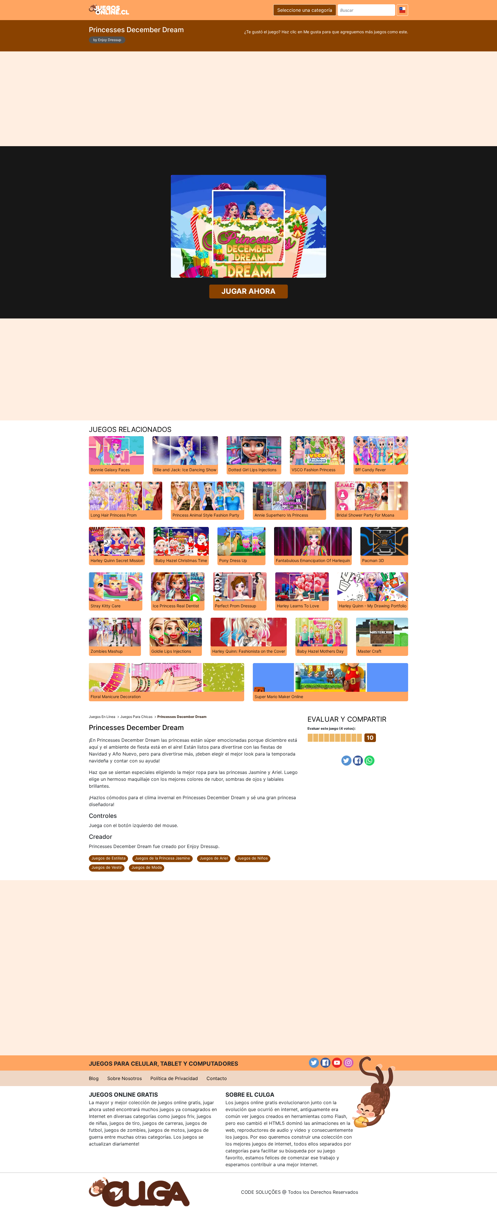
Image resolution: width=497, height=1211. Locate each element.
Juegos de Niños (252, 858)
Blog (94, 1078)
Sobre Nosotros (124, 1078)
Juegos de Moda (146, 867)
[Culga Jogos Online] (139, 1191)
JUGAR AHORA (248, 291)
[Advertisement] (248, 99)
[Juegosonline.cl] (109, 9)
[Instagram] (348, 1063)
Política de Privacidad (174, 1078)
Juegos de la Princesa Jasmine (162, 858)
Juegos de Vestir (106, 867)
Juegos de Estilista (108, 858)
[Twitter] (346, 761)
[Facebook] (358, 761)
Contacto (217, 1078)
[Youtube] (337, 1063)
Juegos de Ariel (214, 858)
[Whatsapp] (369, 761)
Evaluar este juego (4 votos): (331, 728)
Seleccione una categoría (304, 10)
